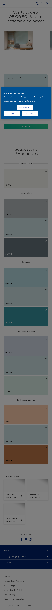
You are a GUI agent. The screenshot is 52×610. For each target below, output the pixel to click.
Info (33, 101)
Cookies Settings (25, 107)
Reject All (29, 114)
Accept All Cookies (12, 114)
